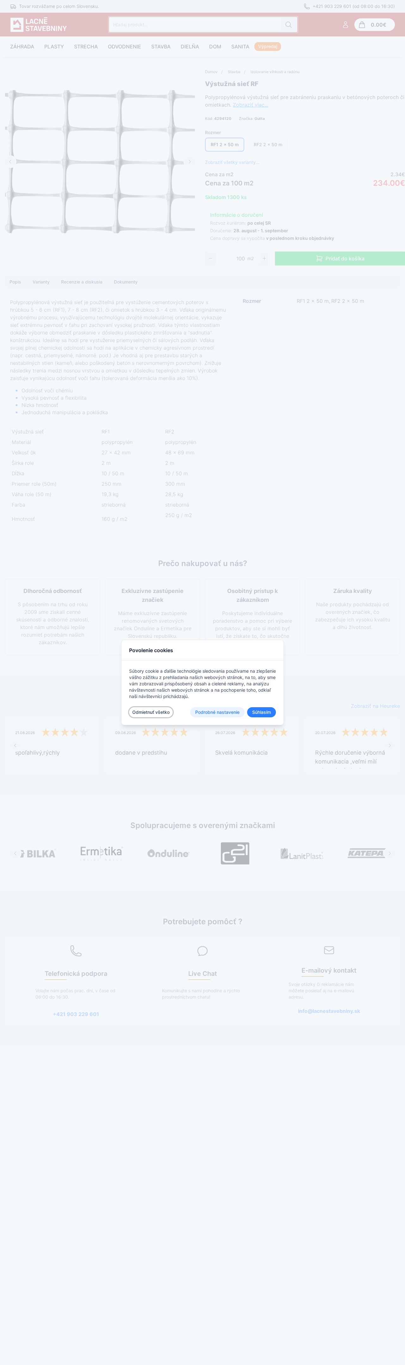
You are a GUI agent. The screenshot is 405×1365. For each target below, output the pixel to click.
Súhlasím (261, 712)
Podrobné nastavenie (217, 712)
